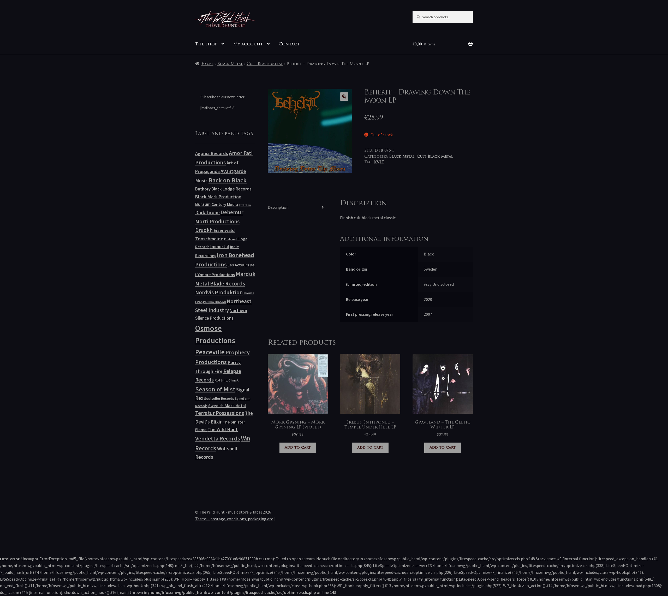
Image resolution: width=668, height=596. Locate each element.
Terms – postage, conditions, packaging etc (234, 518)
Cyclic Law (245, 205)
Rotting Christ (226, 380)
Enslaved (230, 239)
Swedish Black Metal (227, 405)
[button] (344, 96)
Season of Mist (215, 389)
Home (207, 64)
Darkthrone (207, 212)
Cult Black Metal (265, 64)
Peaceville (210, 352)
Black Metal (230, 64)
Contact (289, 44)
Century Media (224, 204)
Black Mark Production (218, 197)
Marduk (245, 274)
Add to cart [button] (298, 448)
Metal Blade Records (220, 283)
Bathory (203, 189)
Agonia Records (211, 153)
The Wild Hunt (222, 429)
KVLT (379, 162)
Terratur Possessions (219, 413)
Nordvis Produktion (219, 292)
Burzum (203, 204)
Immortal (219, 246)
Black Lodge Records (231, 189)
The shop (206, 44)
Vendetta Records (217, 438)
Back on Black (227, 180)
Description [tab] (278, 207)
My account (248, 44)
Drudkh (204, 230)
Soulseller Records (219, 398)
